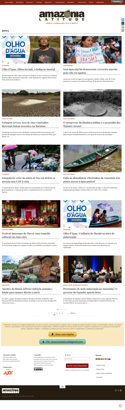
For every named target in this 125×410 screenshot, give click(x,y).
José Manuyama (68, 65)
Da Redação (5, 65)
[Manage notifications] (120, 405)
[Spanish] (102, 359)
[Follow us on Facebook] (121, 390)
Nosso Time (100, 369)
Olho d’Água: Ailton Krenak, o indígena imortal (28, 69)
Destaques (19, 2)
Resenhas (70, 2)
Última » (72, 313)
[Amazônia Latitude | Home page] (62, 15)
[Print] (123, 30)
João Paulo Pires (7, 118)
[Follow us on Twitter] (118, 390)
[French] (107, 359)
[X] (123, 23)
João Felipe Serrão (69, 118)
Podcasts (48, 2)
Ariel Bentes (5, 285)
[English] (99, 359)
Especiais (29, 2)
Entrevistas (82, 2)
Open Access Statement (104, 373)
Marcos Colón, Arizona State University (75, 285)
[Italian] (104, 359)
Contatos (99, 377)
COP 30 (91, 2)
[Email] (123, 27)
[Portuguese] (97, 359)
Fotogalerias (60, 2)
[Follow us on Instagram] (116, 390)
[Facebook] (123, 20)
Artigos (39, 2)
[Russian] (109, 359)
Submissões (100, 2)
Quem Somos (9, 2)
